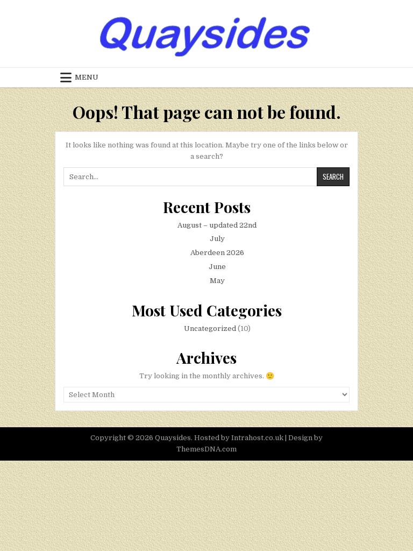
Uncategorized (210, 328)
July (217, 239)
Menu (86, 77)
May (217, 281)
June (217, 267)
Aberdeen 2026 (217, 253)
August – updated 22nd (217, 225)
